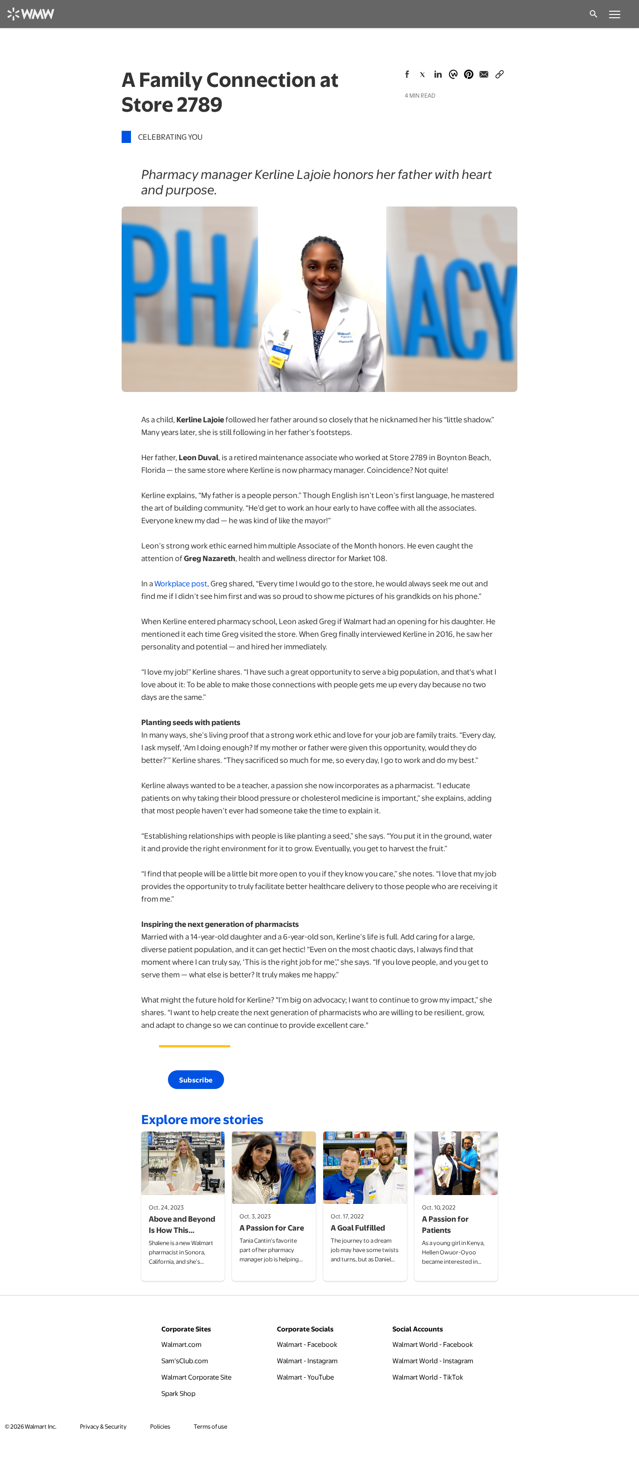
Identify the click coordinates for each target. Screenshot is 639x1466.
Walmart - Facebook (307, 1344)
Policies (160, 1426)
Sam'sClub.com (184, 1360)
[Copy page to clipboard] (500, 72)
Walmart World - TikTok (427, 1376)
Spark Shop (178, 1393)
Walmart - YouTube (305, 1376)
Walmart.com (181, 1344)
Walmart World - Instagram (432, 1360)
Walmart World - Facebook (432, 1344)
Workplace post (180, 583)
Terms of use (210, 1426)
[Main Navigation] (614, 14)
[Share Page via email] (484, 74)
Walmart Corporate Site (196, 1376)
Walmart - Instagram (307, 1360)
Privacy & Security (103, 1426)
